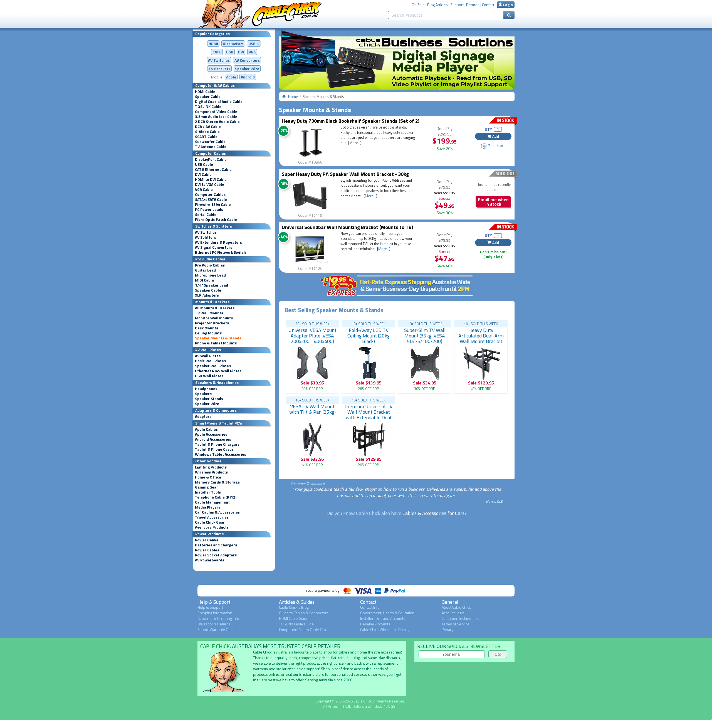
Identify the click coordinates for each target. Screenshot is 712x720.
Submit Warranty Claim (215, 629)
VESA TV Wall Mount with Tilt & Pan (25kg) (312, 409)
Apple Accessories (211, 434)
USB (229, 52)
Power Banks (206, 540)
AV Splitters (205, 237)
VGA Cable (204, 189)
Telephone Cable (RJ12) (215, 497)
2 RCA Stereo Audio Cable (217, 121)
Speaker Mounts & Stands (218, 338)
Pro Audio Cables (210, 265)
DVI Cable (203, 174)
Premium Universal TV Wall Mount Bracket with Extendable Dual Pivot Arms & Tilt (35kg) (368, 417)
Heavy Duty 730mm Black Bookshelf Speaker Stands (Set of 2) (350, 121)
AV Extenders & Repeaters (218, 242)
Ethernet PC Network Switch (220, 252)
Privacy (448, 629)
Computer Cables (210, 194)
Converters (247, 60)
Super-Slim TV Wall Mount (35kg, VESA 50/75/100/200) (425, 335)
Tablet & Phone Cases (214, 449)
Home (293, 96)
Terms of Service (455, 624)
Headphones (206, 388)
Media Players (207, 507)
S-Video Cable (207, 131)
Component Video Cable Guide (304, 629)
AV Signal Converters (213, 247)
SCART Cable (206, 136)
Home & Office (208, 477)
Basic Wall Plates (210, 360)
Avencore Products (212, 527)
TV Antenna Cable (210, 146)
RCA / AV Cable (208, 126)
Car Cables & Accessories (217, 512)
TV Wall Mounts (209, 312)
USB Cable (204, 164)
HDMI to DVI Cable (211, 179)
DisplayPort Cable (211, 159)
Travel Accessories (212, 517)
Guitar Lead (205, 270)
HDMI (213, 43)
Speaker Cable (208, 96)
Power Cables (207, 550)
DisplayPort (233, 43)
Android (248, 77)
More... (354, 143)
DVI (241, 52)
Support (457, 5)
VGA (252, 52)
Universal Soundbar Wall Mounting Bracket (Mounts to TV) (347, 227)
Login (507, 5)
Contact (488, 5)
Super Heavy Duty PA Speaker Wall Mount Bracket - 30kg (345, 174)
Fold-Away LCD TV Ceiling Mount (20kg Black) (368, 335)
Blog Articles (437, 5)
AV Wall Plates (208, 355)
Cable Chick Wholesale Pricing (384, 629)
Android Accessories (213, 439)
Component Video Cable (216, 111)
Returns (472, 5)
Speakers (203, 393)
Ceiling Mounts (208, 333)
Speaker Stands (209, 398)
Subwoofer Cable (210, 141)
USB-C (253, 43)
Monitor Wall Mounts (214, 317)
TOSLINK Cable (208, 106)
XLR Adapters (207, 295)
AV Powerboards (209, 560)
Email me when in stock (493, 201)
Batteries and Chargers (216, 545)
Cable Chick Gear (210, 522)
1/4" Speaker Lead (211, 285)
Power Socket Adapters (216, 555)
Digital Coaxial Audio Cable (219, 101)
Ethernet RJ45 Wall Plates (218, 370)
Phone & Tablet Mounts (216, 343)
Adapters (203, 416)
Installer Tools (208, 492)
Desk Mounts (206, 328)
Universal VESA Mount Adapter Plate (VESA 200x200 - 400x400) (312, 335)
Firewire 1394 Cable (213, 204)
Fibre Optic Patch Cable (216, 219)
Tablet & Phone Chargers (217, 444)
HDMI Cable (205, 91)
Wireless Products (211, 472)
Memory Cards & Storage (217, 482)
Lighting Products (211, 467)
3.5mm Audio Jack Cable (216, 116)
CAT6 (216, 52)
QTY (488, 129)
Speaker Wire (247, 68)
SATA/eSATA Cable (211, 199)
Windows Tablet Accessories (220, 454)
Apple (231, 77)
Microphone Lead (210, 275)
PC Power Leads (209, 209)
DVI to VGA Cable (209, 184)
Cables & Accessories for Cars (433, 513)
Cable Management (212, 502)
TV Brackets (219, 68)
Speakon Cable (208, 290)
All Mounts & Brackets (214, 307)
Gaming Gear (206, 487)
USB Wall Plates (209, 375)
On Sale (418, 5)
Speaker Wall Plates (213, 365)
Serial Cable (205, 214)
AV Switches (219, 60)
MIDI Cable (204, 280)
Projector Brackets (212, 323)
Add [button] (495, 136)
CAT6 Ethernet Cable (213, 169)
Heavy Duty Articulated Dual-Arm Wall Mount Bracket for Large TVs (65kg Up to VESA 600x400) (481, 341)
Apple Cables (206, 429)
